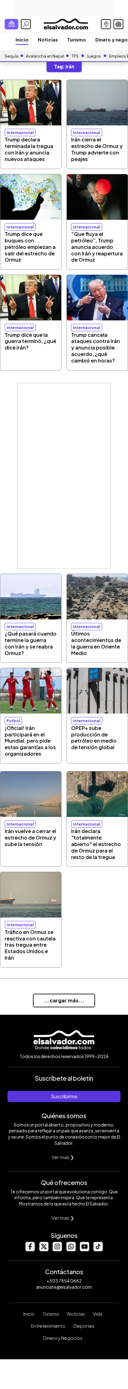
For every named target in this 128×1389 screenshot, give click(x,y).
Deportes (84, 1326)
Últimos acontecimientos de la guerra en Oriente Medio (96, 643)
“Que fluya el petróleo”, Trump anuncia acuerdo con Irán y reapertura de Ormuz (97, 247)
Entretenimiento (48, 1326)
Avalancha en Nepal (45, 56)
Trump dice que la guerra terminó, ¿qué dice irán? (30, 341)
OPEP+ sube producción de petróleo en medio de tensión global (94, 737)
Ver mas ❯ (63, 1157)
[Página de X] (43, 1249)
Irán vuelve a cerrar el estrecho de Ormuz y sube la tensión (30, 837)
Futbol (13, 720)
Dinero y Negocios (62, 1338)
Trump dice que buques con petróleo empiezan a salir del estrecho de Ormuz (30, 247)
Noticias (48, 39)
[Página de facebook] (30, 1249)
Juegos (94, 56)
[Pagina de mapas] (106, 24)
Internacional (20, 132)
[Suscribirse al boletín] (11, 24)
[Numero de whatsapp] (71, 1249)
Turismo (76, 39)
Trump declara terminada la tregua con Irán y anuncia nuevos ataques (29, 149)
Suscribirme (64, 1096)
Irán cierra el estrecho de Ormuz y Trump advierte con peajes (97, 149)
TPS (75, 56)
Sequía (11, 56)
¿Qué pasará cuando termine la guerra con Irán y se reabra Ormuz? (31, 643)
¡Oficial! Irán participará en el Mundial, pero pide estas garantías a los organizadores (30, 741)
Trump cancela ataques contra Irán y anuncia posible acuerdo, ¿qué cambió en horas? (95, 348)
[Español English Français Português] (118, 24)
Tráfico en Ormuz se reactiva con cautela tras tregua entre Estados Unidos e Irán (30, 945)
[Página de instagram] (57, 1249)
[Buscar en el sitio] (26, 24)
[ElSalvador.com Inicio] (66, 23)
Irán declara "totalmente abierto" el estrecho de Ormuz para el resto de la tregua (96, 844)
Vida (97, 1314)
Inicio (22, 39)
